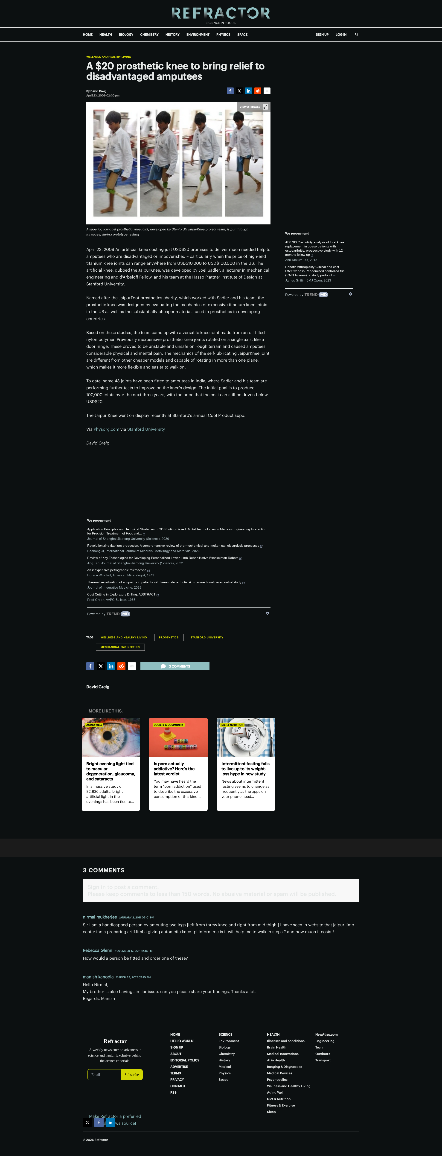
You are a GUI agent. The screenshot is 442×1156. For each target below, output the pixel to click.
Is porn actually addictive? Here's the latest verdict (174, 768)
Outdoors (322, 1054)
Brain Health (276, 1047)
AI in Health (276, 1060)
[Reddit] (257, 90)
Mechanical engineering (120, 647)
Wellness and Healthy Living (108, 56)
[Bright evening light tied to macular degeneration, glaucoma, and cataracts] (111, 737)
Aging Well (94, 724)
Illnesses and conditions (286, 1041)
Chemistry (227, 1054)
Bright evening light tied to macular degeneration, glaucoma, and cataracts (110, 771)
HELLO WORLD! (182, 1041)
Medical (225, 1067)
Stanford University (146, 429)
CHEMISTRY (149, 34)
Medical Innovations (283, 1054)
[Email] (267, 90)
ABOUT (175, 1054)
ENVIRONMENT (197, 34)
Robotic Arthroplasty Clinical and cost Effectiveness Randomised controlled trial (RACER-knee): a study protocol (315, 271)
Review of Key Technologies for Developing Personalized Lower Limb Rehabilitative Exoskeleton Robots (162, 558)
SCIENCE (225, 1034)
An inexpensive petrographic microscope (116, 570)
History (224, 1060)
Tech (319, 1047)
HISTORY (173, 34)
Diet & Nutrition (232, 724)
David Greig (97, 686)
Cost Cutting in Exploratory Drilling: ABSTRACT (121, 594)
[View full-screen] (265, 107)
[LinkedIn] (248, 90)
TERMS (175, 1073)
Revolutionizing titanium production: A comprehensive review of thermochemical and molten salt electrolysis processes (173, 545)
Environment (229, 1041)
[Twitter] (239, 90)
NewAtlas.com (326, 1034)
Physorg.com (106, 429)
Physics (225, 1073)
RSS (173, 1092)
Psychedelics (277, 1080)
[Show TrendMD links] (268, 613)
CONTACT (177, 1086)
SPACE (242, 34)
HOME (88, 34)
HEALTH (105, 34)
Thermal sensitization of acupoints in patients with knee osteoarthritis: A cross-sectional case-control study (164, 582)
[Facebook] (230, 90)
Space (223, 1080)
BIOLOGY (126, 34)
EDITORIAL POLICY (184, 1060)
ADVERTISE (179, 1067)
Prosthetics (169, 637)
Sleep (271, 1112)
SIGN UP (322, 34)
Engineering (324, 1041)
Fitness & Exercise (281, 1105)
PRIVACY (177, 1080)
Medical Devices (279, 1073)
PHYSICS (223, 34)
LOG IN (341, 34)
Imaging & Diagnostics (284, 1067)
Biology (225, 1047)
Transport (323, 1060)
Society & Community (168, 724)
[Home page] (221, 14)
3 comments (179, 666)
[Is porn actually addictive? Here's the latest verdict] (178, 737)
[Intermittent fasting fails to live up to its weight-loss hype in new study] (246, 737)
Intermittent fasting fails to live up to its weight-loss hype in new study (245, 768)
